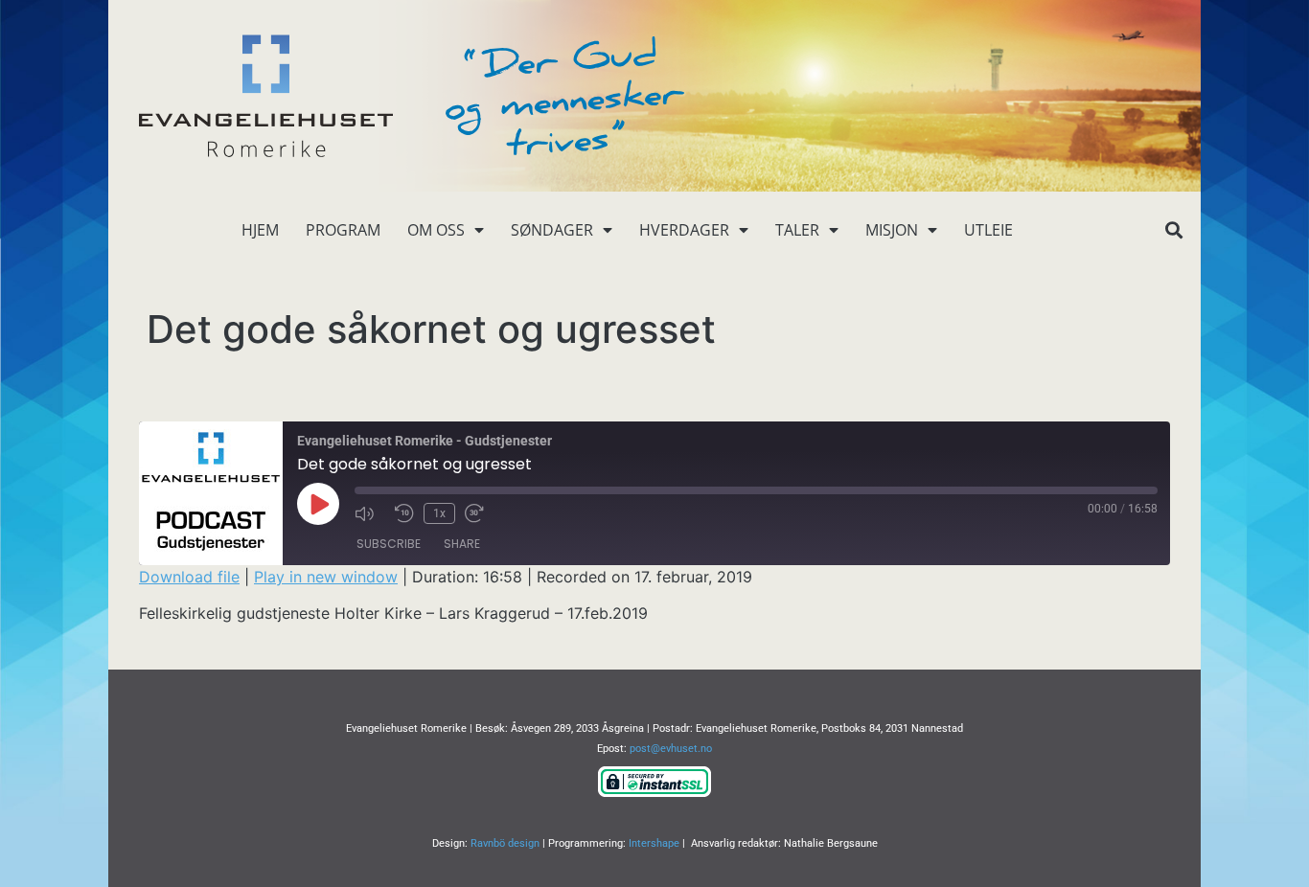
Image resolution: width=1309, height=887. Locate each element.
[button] (1173, 230)
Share (462, 543)
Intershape (654, 843)
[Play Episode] (318, 504)
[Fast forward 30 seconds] (480, 513)
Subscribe (388, 543)
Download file (189, 576)
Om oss (436, 229)
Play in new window (326, 576)
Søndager (552, 229)
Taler (797, 229)
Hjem (260, 229)
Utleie (988, 229)
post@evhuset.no (671, 748)
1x (439, 513)
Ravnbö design (505, 843)
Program (343, 229)
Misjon (891, 229)
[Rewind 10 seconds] (404, 513)
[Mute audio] (370, 513)
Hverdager (684, 229)
